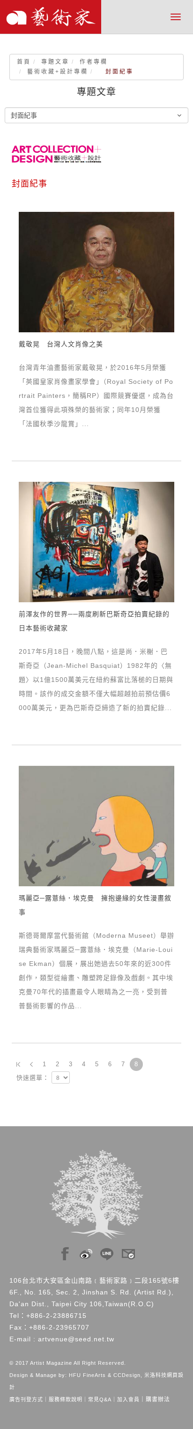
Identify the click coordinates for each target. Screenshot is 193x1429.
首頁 (24, 62)
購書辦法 (158, 1399)
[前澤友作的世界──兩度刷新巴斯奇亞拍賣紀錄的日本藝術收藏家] (96, 541)
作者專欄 (94, 62)
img (65, 1251)
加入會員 (128, 1399)
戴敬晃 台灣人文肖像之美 (61, 344)
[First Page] (18, 1064)
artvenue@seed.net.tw (76, 1339)
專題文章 (55, 62)
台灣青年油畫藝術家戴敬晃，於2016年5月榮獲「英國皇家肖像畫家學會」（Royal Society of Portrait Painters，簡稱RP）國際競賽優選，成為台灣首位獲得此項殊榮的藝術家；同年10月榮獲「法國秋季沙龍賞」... (96, 395)
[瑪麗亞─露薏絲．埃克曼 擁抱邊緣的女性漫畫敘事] (96, 825)
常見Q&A (99, 1399)
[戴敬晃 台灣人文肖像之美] (96, 271)
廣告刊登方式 (26, 1399)
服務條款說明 (65, 1399)
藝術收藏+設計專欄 (57, 71)
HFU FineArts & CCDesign (105, 1375)
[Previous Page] (31, 1064)
